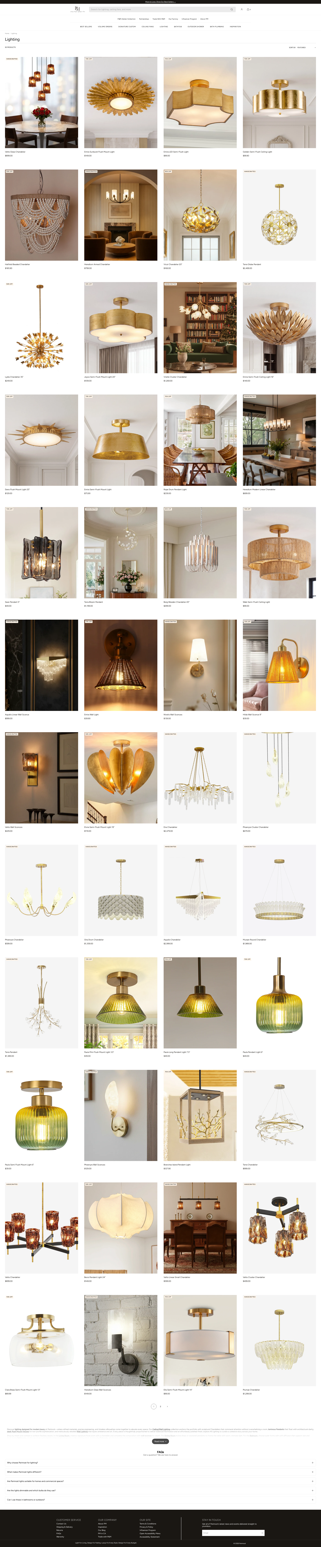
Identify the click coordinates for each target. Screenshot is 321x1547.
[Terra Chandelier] (279, 1115)
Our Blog (101, 1530)
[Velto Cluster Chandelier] (279, 1228)
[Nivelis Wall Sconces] (200, 665)
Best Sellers (86, 27)
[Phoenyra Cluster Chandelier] (279, 777)
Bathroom (21, 1438)
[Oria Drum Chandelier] (120, 890)
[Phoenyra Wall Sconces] (120, 1115)
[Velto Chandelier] (41, 1228)
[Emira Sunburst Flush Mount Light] (120, 102)
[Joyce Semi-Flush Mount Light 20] (120, 327)
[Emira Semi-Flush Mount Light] (120, 440)
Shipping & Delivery (64, 1527)
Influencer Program (189, 19)
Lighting (164, 27)
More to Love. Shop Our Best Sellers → (160, 2)
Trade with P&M (104, 1537)
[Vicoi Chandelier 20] (200, 215)
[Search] (231, 9)
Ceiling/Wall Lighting (161, 1429)
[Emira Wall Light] (120, 665)
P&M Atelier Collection (126, 19)
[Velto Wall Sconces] (41, 777)
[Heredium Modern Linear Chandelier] (279, 440)
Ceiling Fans (148, 27)
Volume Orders (105, 27)
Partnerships (144, 19)
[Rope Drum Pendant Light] (200, 440)
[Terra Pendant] (41, 1002)
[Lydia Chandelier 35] (41, 327)
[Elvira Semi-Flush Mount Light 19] (120, 777)
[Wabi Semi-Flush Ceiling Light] (279, 552)
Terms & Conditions (148, 1524)
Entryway (104, 1438)
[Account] (242, 9)
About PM (204, 19)
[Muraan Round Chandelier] (279, 890)
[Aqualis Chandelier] (200, 890)
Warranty (60, 1537)
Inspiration (235, 27)
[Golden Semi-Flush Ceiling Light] (279, 102)
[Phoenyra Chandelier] (41, 890)
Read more (159, 1441)
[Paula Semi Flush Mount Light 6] (41, 1115)
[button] (248, 9)
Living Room (64, 1436)
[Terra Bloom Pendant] (120, 552)
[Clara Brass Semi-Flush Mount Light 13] (41, 1340)
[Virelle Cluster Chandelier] (200, 327)
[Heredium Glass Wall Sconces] (120, 1340)
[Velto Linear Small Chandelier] (200, 1228)
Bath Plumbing (217, 27)
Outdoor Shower (196, 27)
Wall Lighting (82, 1431)
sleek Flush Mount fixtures (18, 1431)
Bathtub (178, 27)
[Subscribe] (261, 1533)
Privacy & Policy (146, 1527)
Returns (59, 1530)
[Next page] (167, 1406)
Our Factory (173, 19)
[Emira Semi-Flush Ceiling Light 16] (279, 327)
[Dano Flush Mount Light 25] (41, 440)
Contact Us (61, 1524)
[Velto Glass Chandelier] (41, 102)
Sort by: (292, 47)
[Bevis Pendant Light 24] (120, 1228)
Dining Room (170, 1436)
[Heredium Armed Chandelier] (120, 215)
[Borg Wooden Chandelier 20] (200, 552)
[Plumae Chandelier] (279, 1340)
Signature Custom (127, 27)
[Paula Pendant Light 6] (279, 1003)
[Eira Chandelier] (200, 777)
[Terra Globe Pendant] (279, 215)
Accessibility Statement (150, 1537)
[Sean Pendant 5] (41, 552)
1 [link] (153, 1406)
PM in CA (102, 1533)
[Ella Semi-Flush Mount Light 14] (200, 1340)
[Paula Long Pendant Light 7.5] (200, 1002)
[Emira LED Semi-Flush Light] (200, 102)
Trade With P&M (159, 19)
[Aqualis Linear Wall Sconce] (41, 665)
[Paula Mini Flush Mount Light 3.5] (120, 1003)
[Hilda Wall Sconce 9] (279, 665)
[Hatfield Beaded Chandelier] (41, 215)
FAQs (58, 1533)
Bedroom (254, 1436)
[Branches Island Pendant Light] (200, 1115)
